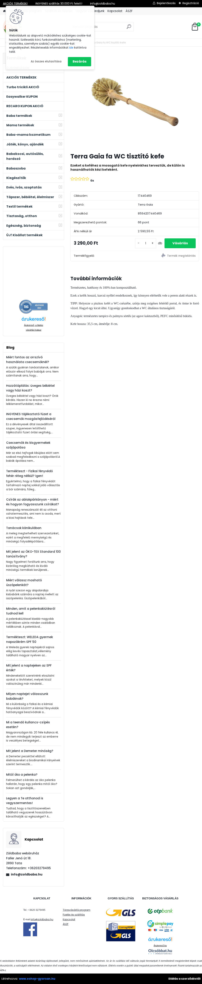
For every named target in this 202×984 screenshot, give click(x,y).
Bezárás (79, 61)
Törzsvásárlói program (76, 910)
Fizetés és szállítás (74, 914)
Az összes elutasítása (46, 61)
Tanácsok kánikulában (23, 528)
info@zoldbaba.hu (26, 874)
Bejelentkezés (166, 3)
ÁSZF (129, 11)
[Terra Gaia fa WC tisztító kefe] (134, 101)
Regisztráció (190, 3)
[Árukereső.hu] (33, 301)
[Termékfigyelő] (167, 256)
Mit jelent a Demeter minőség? (29, 751)
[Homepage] (4, 11)
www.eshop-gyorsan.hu (37, 979)
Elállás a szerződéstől (184, 979)
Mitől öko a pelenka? (21, 774)
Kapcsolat (115, 11)
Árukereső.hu (160, 945)
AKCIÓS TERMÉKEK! (15, 4)
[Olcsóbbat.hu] (160, 952)
